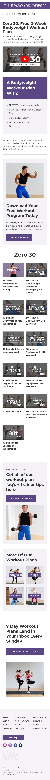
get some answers (21, 498)
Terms (36, 725)
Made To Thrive (8, 774)
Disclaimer (38, 721)
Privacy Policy (40, 729)
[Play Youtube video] (25, 59)
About (6, 721)
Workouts (20, 717)
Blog (5, 725)
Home (5, 717)
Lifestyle (19, 729)
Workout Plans (23, 721)
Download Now (19, 238)
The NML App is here (31, 6)
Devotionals (39, 717)
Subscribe (7, 729)
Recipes (18, 725)
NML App (13, 738)
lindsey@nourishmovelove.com (14, 770)
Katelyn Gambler (36, 772)
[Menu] (44, 14)
